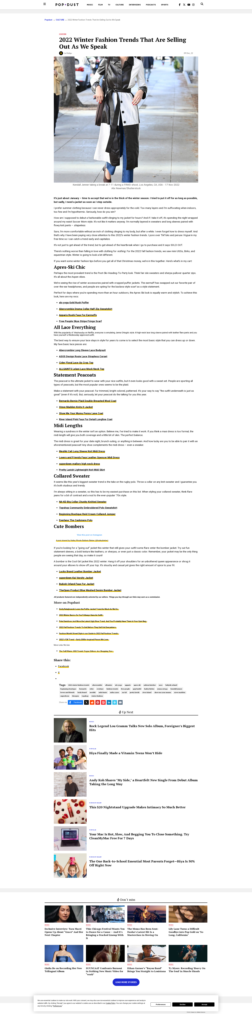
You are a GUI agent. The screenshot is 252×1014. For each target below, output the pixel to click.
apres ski (137, 685)
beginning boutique (68, 689)
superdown (64, 696)
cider (92, 689)
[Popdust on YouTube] (189, 4)
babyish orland (171, 685)
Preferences (161, 1004)
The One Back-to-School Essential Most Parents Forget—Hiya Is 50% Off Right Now (142, 863)
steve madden (179, 692)
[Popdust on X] (184, 4)
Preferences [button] (57, 1006)
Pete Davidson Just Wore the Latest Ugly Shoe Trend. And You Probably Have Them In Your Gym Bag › (103, 621)
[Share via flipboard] (103, 702)
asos (160, 685)
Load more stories (126, 982)
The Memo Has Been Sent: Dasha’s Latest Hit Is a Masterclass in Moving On (142, 932)
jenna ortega (162, 689)
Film (100, 5)
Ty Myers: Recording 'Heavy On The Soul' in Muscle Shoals (187, 970)
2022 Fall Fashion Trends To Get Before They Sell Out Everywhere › (88, 627)
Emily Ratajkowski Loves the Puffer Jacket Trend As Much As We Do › (89, 609)
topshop (85, 696)
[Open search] (202, 4)
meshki (93, 692)
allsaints (108, 685)
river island (147, 692)
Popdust (48, 20)
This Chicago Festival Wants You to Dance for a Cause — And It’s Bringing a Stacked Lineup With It (105, 933)
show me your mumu (162, 692)
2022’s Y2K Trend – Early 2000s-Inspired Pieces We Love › (84, 639)
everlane (100, 689)
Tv (109, 5)
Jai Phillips (68, 53)
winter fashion (97, 696)
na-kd (124, 692)
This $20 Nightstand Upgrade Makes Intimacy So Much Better (137, 807)
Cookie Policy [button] (110, 1003)
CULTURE (120, 5)
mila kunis (103, 692)
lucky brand (82, 692)
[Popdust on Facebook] (180, 4)
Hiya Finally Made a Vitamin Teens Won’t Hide (125, 753)
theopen (75, 696)
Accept (204, 1004)
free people (125, 689)
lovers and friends (67, 692)
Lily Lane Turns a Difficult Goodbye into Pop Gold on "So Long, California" (186, 932)
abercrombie (97, 685)
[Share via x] (86, 702)
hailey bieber (149, 689)
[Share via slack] (114, 702)
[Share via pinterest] (97, 702)
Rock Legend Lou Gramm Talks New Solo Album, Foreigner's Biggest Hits (142, 728)
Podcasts (151, 5)
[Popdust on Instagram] (193, 4)
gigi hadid (137, 689)
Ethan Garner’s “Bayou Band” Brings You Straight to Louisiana (146, 970)
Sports (164, 5)
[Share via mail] (120, 702)
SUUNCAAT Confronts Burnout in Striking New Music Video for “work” (104, 971)
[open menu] (45, 4)
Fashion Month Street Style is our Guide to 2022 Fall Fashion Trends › (89, 633)
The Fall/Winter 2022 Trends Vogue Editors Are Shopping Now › (86, 651)
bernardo (82, 689)
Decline (182, 1004)
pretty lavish (134, 692)
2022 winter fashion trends (78, 685)
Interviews (135, 5)
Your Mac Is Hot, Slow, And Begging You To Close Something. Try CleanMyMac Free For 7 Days (139, 836)
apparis (128, 685)
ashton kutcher (150, 685)
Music (90, 5)
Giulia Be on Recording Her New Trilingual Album (63, 970)
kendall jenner (176, 689)
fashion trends (112, 689)
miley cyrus (114, 692)
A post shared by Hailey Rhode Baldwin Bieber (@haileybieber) (82, 540)
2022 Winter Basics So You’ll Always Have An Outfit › (81, 615)
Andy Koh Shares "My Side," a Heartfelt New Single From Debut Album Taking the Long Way (143, 782)
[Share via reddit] (92, 702)
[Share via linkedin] (109, 702)
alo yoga (118, 685)
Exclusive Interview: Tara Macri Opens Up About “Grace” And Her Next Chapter (64, 932)
